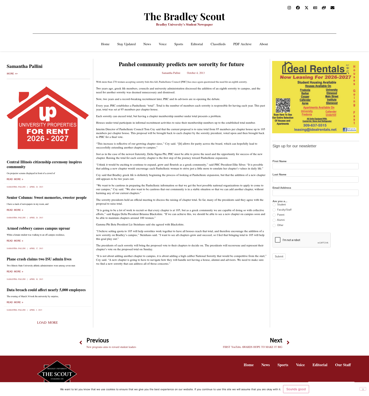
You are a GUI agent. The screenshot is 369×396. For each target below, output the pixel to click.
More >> (12, 74)
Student (281, 204)
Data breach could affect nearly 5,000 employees (46, 290)
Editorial (197, 44)
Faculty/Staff (284, 209)
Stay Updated (126, 44)
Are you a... (280, 201)
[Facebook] (298, 8)
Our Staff (343, 365)
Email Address (282, 187)
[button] (47, 322)
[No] (363, 389)
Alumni (280, 219)
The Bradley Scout (184, 16)
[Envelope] (332, 8)
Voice (163, 44)
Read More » (15, 179)
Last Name (279, 174)
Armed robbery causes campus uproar (38, 228)
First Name (280, 161)
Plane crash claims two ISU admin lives (39, 259)
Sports (178, 44)
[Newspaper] (315, 8)
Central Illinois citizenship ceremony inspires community (44, 164)
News (147, 44)
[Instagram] (289, 8)
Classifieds (218, 44)
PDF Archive (242, 44)
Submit (279, 256)
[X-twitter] (306, 8)
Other (279, 225)
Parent (280, 214)
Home (105, 44)
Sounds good (296, 389)
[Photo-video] (324, 8)
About (263, 44)
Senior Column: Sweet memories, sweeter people (47, 197)
